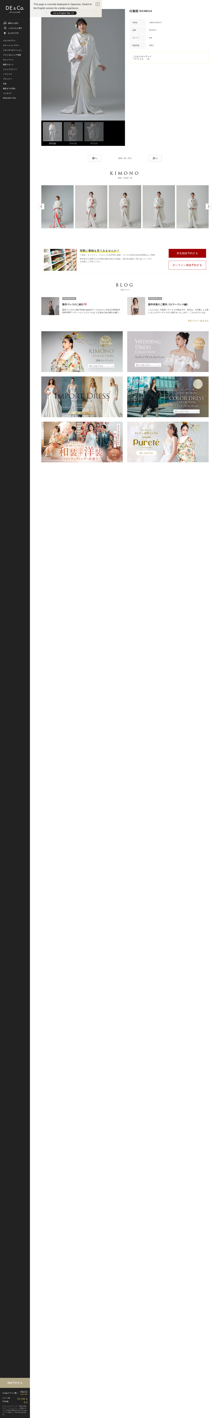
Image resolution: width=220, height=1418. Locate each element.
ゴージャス (139, 59)
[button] (41, 207)
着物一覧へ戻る (125, 158)
